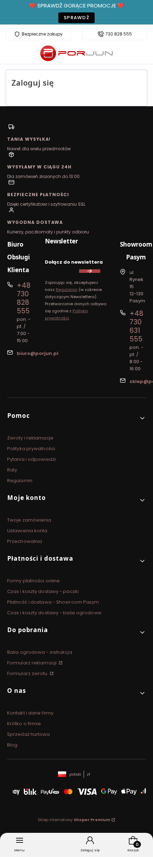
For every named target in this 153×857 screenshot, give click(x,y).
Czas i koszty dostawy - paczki (43, 591)
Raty (12, 470)
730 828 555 (118, 34)
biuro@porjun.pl (37, 353)
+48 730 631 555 (136, 326)
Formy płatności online (33, 580)
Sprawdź (76, 17)
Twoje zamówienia (29, 520)
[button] (76, 418)
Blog (12, 745)
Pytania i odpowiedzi (31, 459)
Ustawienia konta (27, 530)
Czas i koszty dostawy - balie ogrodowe (54, 612)
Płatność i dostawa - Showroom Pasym (53, 602)
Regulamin (67, 289)
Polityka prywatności (31, 448)
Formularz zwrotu (28, 673)
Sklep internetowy (74, 820)
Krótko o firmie (24, 723)
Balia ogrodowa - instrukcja (39, 652)
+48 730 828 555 (24, 298)
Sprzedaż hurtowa (28, 734)
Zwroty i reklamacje (30, 438)
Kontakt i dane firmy (30, 713)
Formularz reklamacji (32, 662)
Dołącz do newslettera (74, 262)
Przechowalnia (24, 541)
